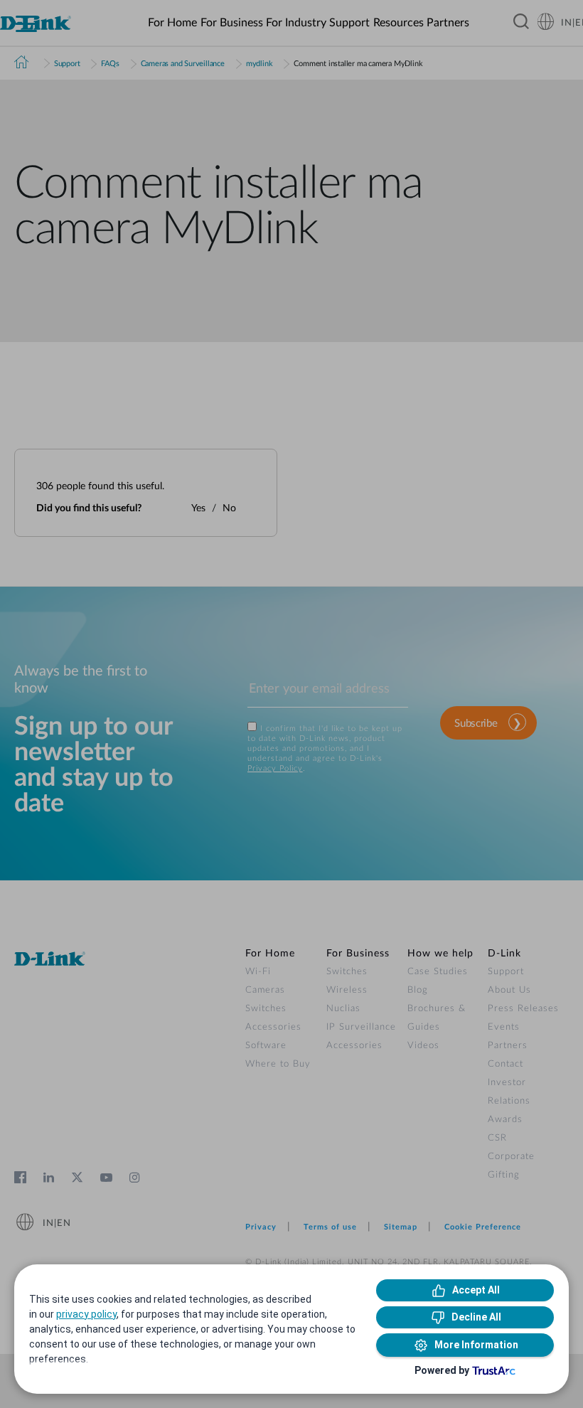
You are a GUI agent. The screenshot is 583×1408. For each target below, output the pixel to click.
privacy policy (86, 1314)
